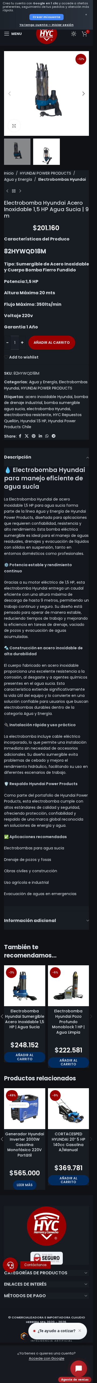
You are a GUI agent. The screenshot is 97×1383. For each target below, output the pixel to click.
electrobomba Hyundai (48, 409)
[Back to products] (14, 191)
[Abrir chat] (78, 1368)
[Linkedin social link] (40, 436)
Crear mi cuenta (46, 17)
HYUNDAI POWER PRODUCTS (45, 173)
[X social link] (26, 436)
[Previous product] (7, 191)
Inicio (9, 173)
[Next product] (20, 191)
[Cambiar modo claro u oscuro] (73, 33)
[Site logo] (46, 33)
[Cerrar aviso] (80, 1331)
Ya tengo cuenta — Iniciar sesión (46, 25)
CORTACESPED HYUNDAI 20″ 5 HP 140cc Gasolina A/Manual (68, 1141)
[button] (9, 93)
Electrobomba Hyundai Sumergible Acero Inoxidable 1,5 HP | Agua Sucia (24, 1019)
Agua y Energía (18, 179)
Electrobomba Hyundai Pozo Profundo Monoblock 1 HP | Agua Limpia (68, 1021)
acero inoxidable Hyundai (48, 396)
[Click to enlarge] (14, 126)
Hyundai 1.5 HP (33, 421)
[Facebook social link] (20, 436)
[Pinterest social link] (33, 436)
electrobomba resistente (27, 414)
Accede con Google (46, 1358)
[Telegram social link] (53, 436)
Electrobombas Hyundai (62, 179)
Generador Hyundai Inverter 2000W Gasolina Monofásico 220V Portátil (24, 1144)
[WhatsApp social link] (47, 436)
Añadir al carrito (52, 342)
